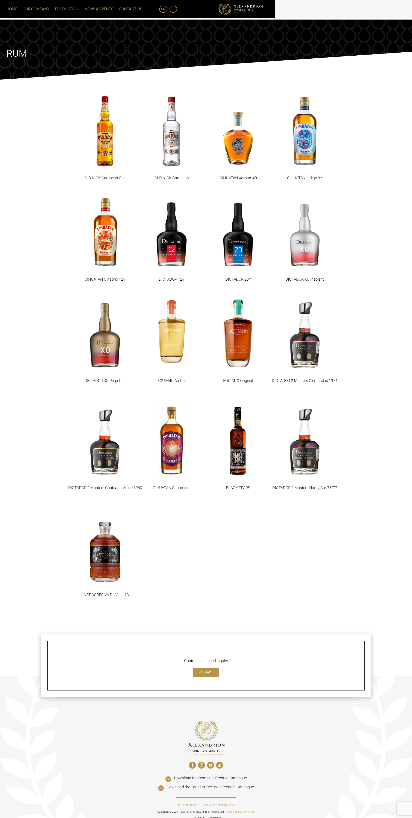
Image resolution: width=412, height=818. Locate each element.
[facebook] (192, 765)
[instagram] (201, 765)
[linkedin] (219, 765)
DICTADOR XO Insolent (304, 279)
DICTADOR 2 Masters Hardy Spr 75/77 (304, 487)
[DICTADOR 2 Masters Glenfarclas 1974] (304, 333)
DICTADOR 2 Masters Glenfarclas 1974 (304, 380)
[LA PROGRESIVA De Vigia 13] (105, 547)
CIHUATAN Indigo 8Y (304, 178)
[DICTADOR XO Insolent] (304, 232)
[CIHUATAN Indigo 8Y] (304, 131)
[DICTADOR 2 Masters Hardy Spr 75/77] (304, 440)
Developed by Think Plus (241, 811)
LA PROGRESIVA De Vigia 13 (105, 595)
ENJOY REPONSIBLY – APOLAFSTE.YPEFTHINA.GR (206, 805)
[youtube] (210, 765)
